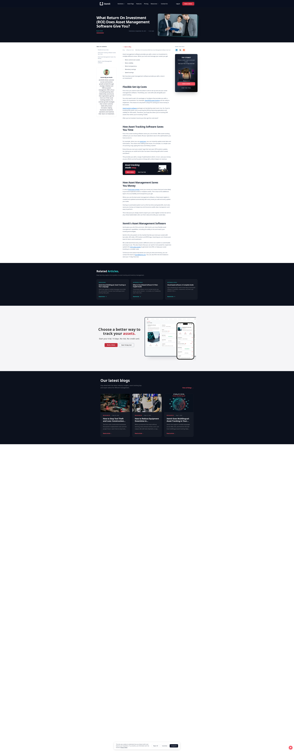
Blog (124, 50)
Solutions (120, 4)
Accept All (173, 745)
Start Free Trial (142, 172)
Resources (154, 4)
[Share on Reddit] (183, 50)
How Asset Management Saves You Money (107, 57)
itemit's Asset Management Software (105, 61)
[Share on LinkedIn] (176, 50)
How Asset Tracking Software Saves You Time (107, 53)
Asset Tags (130, 4)
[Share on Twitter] (180, 50)
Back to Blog (127, 47)
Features (139, 4)
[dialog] (147, 745)
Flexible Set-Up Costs (103, 50)
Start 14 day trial (126, 345)
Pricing (146, 4)
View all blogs (188, 388)
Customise (164, 745)
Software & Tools (130, 50)
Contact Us (164, 4)
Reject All (155, 745)
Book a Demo (130, 172)
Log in (178, 4)
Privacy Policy (123, 747)
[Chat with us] (290, 747)
